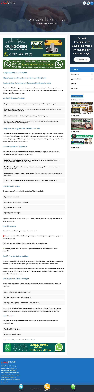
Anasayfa (40, 23)
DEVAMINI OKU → (76, 115)
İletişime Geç (83, 59)
